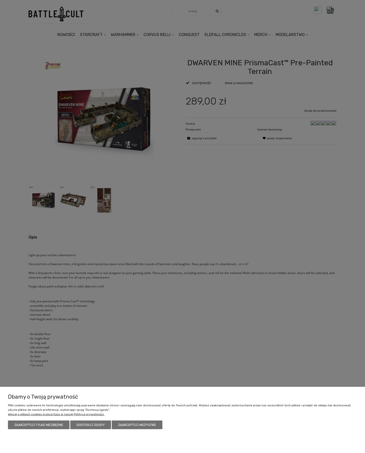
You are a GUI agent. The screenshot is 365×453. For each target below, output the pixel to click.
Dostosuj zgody (90, 425)
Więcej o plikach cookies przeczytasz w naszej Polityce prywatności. (56, 414)
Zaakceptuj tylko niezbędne (38, 425)
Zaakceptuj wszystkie (137, 425)
